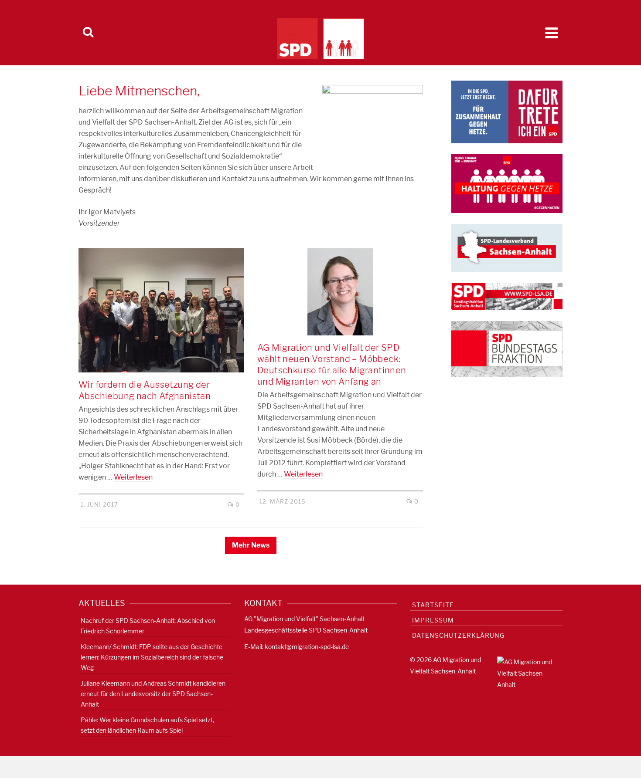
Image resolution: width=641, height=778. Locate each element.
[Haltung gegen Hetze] (507, 183)
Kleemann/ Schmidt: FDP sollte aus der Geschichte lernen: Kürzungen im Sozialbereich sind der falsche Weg (152, 657)
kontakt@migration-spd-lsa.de (307, 646)
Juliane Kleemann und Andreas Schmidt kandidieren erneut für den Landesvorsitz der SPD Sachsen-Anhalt (153, 694)
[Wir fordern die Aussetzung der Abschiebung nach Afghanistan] (161, 310)
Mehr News (250, 545)
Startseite (433, 605)
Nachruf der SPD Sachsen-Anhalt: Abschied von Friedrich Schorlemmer (148, 626)
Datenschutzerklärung (458, 635)
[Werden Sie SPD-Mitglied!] (507, 111)
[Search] (88, 32)
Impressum (433, 620)
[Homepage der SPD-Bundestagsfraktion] (507, 348)
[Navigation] (552, 32)
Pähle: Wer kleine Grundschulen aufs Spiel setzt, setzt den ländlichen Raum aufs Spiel (147, 725)
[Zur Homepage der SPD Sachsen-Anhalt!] (507, 247)
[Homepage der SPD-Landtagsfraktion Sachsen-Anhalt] (507, 296)
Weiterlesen (133, 477)
